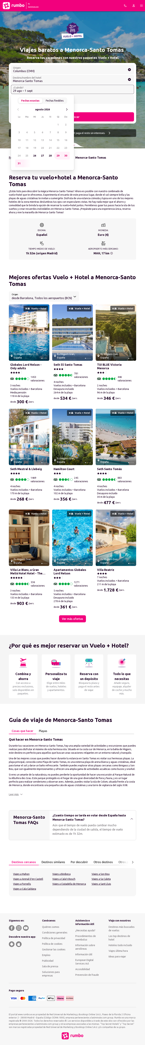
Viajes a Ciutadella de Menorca (69, 883)
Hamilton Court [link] (64, 469)
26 (34, 155)
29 (58, 155)
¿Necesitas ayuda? (85, 930)
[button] (16, 794)
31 (19, 163)
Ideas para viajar (117, 956)
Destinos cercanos (24, 862)
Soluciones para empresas (51, 974)
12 (34, 140)
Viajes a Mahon (21, 874)
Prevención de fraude (87, 974)
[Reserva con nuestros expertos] (125, 5)
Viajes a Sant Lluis (101, 883)
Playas (43, 731)
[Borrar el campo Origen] (129, 69)
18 (26, 147)
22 (58, 147)
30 (65, 155)
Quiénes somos (50, 927)
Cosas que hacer (22, 731)
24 (19, 155)
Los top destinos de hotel (119, 938)
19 (34, 147)
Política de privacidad (53, 938)
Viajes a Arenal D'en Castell (28, 879)
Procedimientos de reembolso (85, 938)
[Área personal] (133, 6)
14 (50, 140)
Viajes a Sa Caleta (101, 879)
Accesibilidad (82, 969)
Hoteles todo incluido (120, 945)
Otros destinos (103, 862)
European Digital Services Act (84, 962)
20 (42, 147)
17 (19, 147)
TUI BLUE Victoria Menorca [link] (109, 366)
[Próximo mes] (67, 109)
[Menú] (141, 5)
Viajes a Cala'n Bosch (63, 879)
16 (65, 140)
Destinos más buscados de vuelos (122, 929)
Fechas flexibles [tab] (55, 100)
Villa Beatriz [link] (105, 569)
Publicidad (47, 960)
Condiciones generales (54, 932)
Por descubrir (79, 862)
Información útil (83, 954)
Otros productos (129, 862)
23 (65, 147)
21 (50, 147)
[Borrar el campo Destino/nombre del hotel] (129, 79)
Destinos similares (53, 862)
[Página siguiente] (132, 862)
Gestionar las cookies (53, 949)
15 (58, 140)
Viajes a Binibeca (61, 874)
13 (42, 140)
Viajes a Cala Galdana (24, 888)
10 (19, 140)
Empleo (46, 955)
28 (50, 155)
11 (26, 140)
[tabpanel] (72, 766)
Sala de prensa (50, 966)
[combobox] (72, 69)
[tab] (22, 731)
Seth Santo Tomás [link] (109, 469)
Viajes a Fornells (22, 883)
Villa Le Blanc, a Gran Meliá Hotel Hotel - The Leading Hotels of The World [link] (26, 571)
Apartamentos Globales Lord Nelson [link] (70, 571)
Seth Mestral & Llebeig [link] (26, 469)
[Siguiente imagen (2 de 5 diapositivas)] (45, 332)
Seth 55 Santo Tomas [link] (68, 364)
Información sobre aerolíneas (85, 947)
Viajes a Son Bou (101, 874)
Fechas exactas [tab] (30, 100)
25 (26, 155)
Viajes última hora (118, 950)
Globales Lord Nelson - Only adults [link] (26, 366)
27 (42, 155)
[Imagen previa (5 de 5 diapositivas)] (13, 332)
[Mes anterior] (18, 109)
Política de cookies (52, 943)
